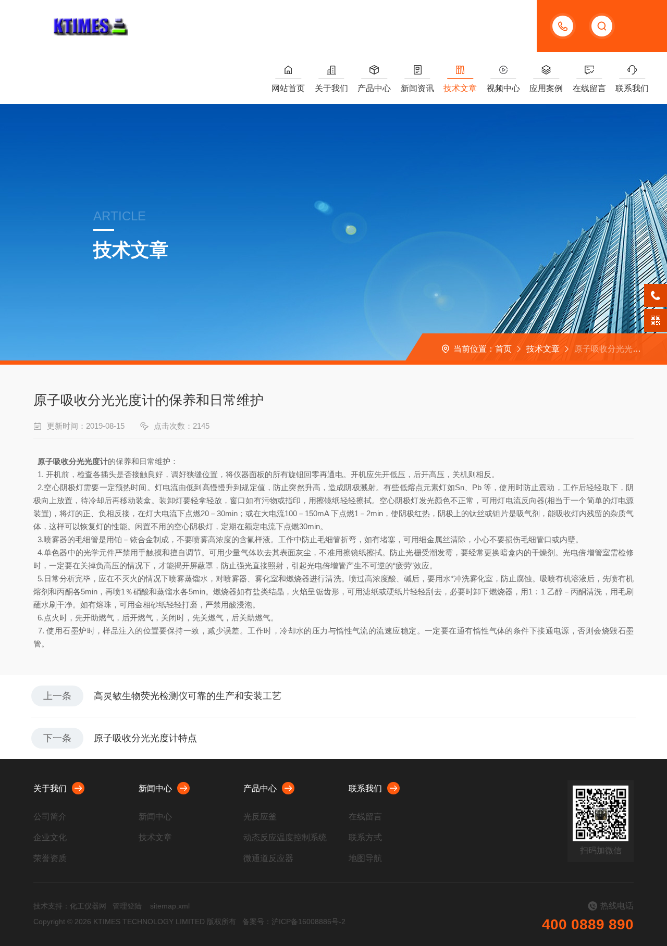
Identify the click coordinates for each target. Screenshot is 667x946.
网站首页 (288, 88)
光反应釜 (260, 816)
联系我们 (632, 88)
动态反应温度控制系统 (285, 837)
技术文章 (460, 88)
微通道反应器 (268, 858)
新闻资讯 (417, 88)
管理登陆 (127, 906)
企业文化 (50, 837)
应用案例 (546, 88)
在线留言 (589, 88)
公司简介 (50, 816)
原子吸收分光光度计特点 (145, 738)
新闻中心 (155, 788)
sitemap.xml (170, 906)
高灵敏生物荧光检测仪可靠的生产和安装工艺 (187, 696)
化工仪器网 (88, 906)
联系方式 (365, 837)
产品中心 (374, 88)
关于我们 (331, 88)
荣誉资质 (50, 858)
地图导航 (365, 858)
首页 (503, 348)
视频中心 (503, 88)
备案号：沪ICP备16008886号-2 (293, 921)
